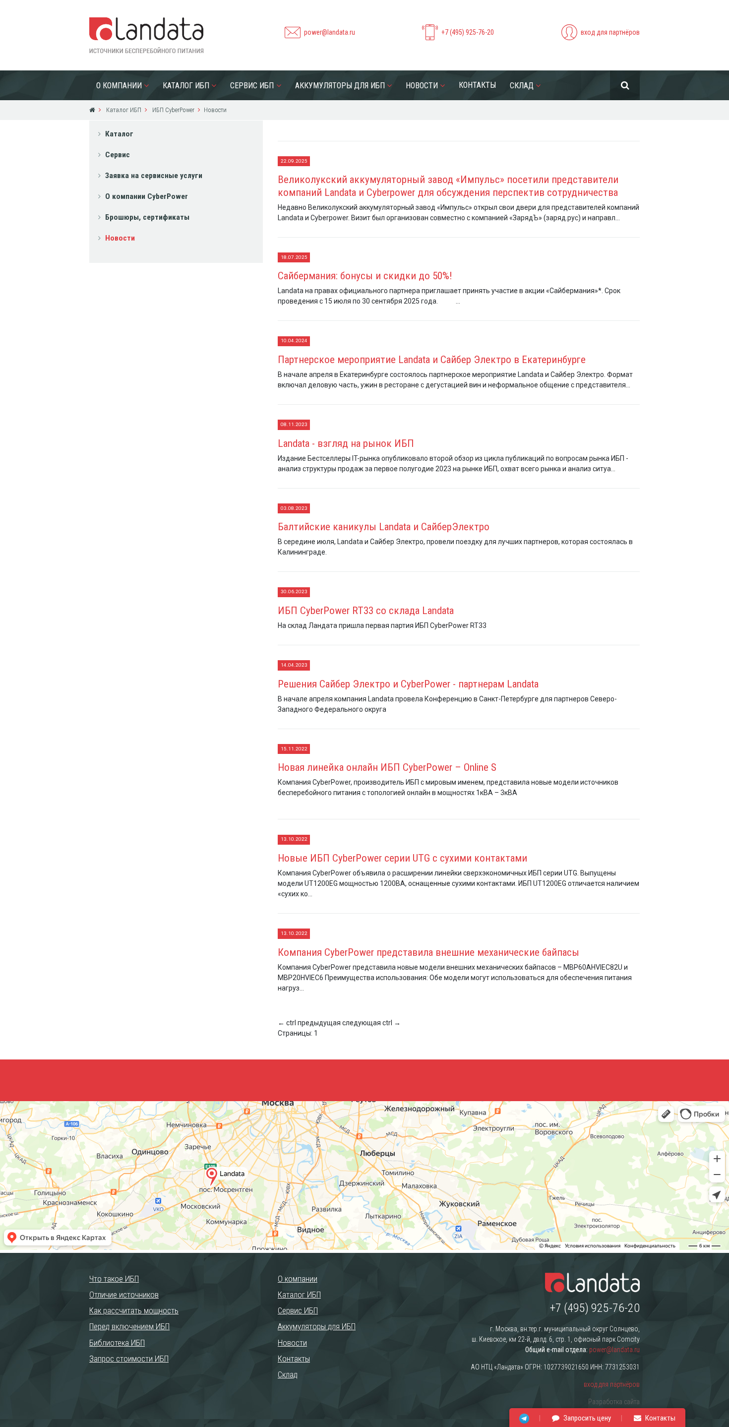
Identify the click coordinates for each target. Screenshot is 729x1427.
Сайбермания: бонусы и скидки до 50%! (365, 276)
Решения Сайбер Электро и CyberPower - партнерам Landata (408, 684)
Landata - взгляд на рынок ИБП (346, 443)
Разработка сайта (614, 1402)
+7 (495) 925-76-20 (467, 32)
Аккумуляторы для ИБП (340, 85)
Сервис (117, 154)
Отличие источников (124, 1295)
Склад (522, 85)
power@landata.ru (329, 32)
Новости (422, 85)
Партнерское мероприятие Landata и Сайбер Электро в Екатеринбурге (432, 360)
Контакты (477, 85)
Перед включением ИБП (129, 1326)
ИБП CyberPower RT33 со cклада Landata (366, 611)
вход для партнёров (610, 32)
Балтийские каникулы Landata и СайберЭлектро (383, 527)
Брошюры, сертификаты (147, 217)
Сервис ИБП (252, 85)
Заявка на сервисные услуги (153, 175)
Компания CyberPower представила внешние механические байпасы (428, 952)
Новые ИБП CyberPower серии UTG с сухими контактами (402, 858)
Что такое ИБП (114, 1279)
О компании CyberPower (146, 196)
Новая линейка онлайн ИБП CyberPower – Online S (387, 767)
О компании (119, 85)
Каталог (119, 133)
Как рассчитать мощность (134, 1310)
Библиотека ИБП (117, 1343)
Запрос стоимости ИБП (129, 1359)
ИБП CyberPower (172, 110)
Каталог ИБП (186, 85)
